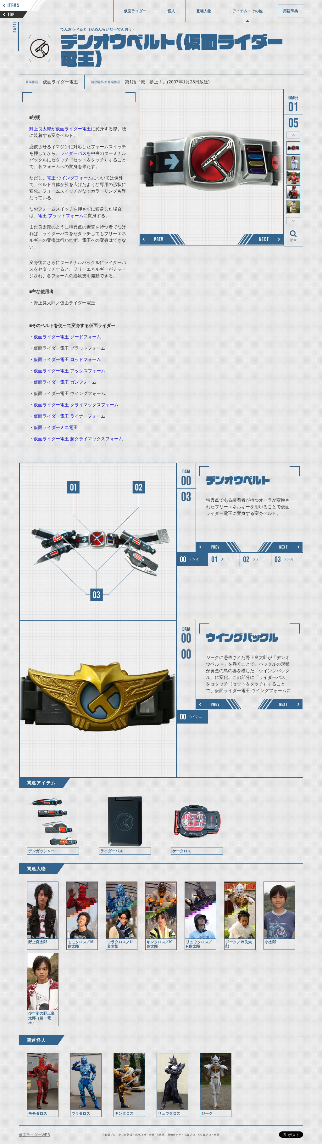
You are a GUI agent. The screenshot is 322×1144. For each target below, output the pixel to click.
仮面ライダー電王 (73, 128)
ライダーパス (73, 153)
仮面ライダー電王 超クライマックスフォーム (78, 438)
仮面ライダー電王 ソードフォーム (67, 336)
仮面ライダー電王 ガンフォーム (65, 382)
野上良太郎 (40, 128)
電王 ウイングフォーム (69, 177)
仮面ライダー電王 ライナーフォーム (69, 416)
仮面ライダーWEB (34, 1135)
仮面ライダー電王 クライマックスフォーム (76, 404)
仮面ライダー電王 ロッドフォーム (67, 359)
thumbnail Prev (293, 135)
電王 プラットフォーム (60, 215)
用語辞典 (290, 11)
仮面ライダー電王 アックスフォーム (69, 370)
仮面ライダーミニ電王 (56, 427)
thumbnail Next (293, 220)
